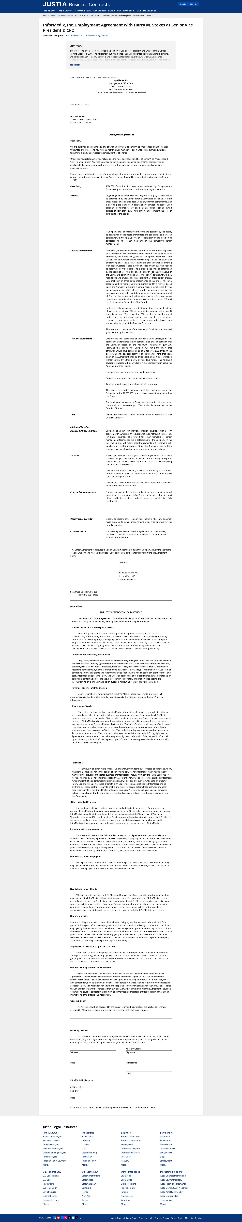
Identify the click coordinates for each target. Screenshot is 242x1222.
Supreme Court (50, 1187)
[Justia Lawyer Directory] (80, 1217)
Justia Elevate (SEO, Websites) (174, 1187)
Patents (124, 1191)
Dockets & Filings (51, 1200)
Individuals (88, 1132)
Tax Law (125, 1160)
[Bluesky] (73, 1217)
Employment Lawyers (53, 1148)
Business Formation (130, 1136)
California (86, 1187)
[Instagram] (65, 1217)
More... (46, 1164)
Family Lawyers (50, 1156)
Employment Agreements (98, 35)
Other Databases (130, 1171)
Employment (127, 1144)
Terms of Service (162, 1218)
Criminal (86, 1140)
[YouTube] (58, 1217)
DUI (84, 1148)
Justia (45, 16)
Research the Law (82, 11)
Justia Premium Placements (173, 1183)
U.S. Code (47, 1179)
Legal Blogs (126, 1179)
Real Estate (126, 1156)
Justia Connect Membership (173, 1175)
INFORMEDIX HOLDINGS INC (87, 16)
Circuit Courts (49, 1191)
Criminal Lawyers (51, 1144)
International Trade (130, 1152)
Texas (85, 1200)
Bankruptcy (87, 1136)
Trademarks (127, 1196)
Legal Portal (131, 1218)
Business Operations (131, 1140)
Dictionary (165, 1136)
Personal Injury (89, 1160)
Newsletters (128, 11)
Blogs (162, 1156)
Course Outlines (167, 1148)
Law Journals (166, 1152)
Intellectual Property (130, 1148)
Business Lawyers (51, 1140)
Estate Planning (89, 1152)
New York (86, 1196)
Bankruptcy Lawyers (52, 1136)
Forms (52, 16)
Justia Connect (118, 1218)
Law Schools (99, 11)
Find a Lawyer (49, 11)
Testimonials (166, 1200)
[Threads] (69, 1217)
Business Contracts (65, 16)
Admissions (165, 1140)
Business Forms (128, 1183)
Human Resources (74, 35)
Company (143, 1218)
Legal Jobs (126, 1175)
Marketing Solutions (146, 11)
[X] (76, 1217)
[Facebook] (62, 1217)
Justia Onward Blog (169, 1196)
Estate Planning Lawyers (54, 1152)
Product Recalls (128, 1187)
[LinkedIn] (54, 1217)
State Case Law (89, 1183)
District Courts (50, 1196)
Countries (125, 1200)
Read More (75, 64)
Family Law (87, 1156)
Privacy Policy (177, 1218)
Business (126, 1132)
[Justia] (55, 4)
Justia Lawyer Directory (171, 1179)
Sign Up (193, 4)
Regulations (48, 1183)
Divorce (85, 1144)
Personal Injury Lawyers (54, 1160)
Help (151, 1218)
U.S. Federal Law (52, 1171)
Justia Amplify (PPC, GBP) (172, 1191)
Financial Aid (166, 1144)
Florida (85, 1191)
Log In (183, 4)
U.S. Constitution (51, 1175)
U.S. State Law (90, 1171)
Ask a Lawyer (65, 11)
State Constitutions (91, 1175)
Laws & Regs (114, 11)
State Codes (87, 1179)
